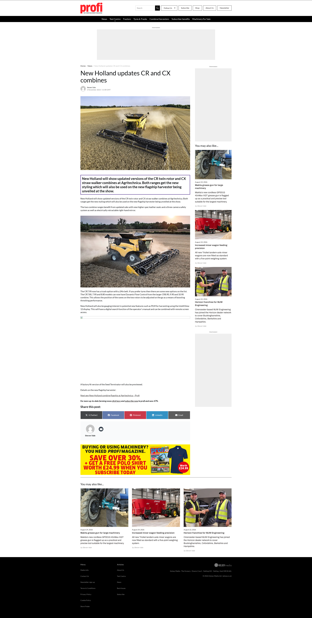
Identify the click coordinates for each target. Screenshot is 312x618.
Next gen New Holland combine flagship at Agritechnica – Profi (110, 395)
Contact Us (84, 576)
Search (157, 8)
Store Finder (85, 606)
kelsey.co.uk (227, 576)
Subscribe (185, 8)
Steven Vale (91, 87)
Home (83, 66)
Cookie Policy (85, 600)
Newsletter (224, 8)
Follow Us (168, 8)
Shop (197, 8)
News (104, 19)
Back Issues (121, 588)
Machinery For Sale (201, 19)
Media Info (84, 570)
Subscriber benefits (181, 19)
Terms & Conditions (87, 588)
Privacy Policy (85, 594)
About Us (210, 8)
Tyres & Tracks (140, 19)
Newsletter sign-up (87, 582)
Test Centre (115, 19)
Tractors (127, 19)
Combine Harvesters (159, 19)
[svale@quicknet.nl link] (101, 429)
